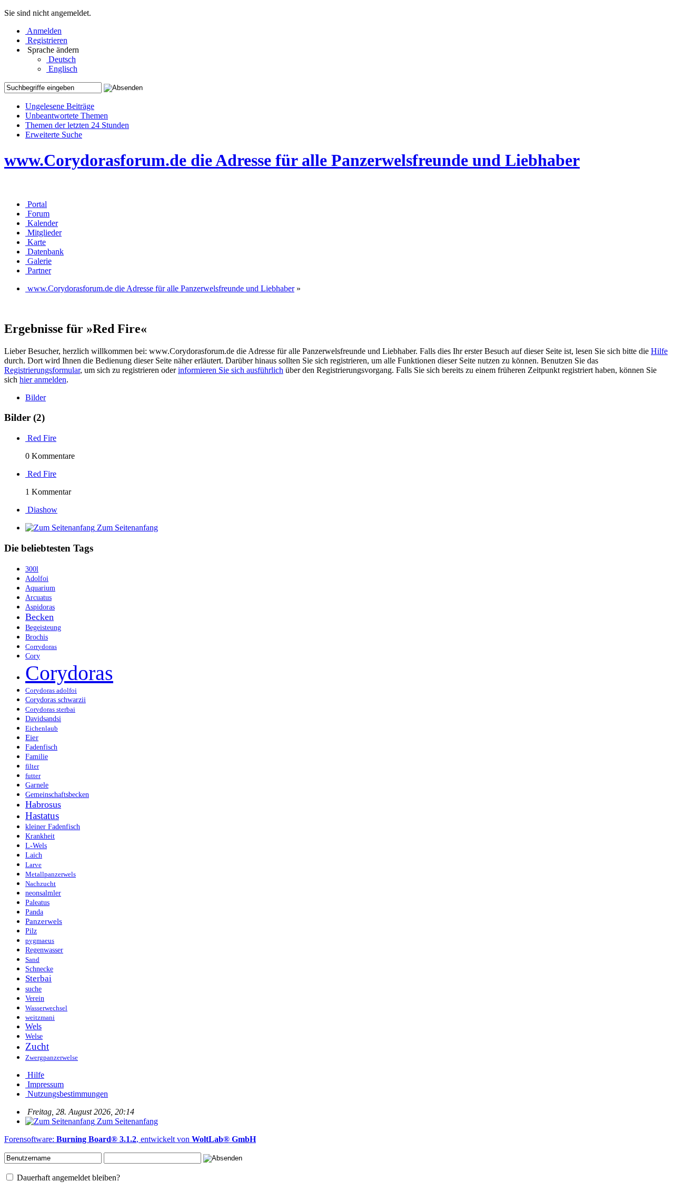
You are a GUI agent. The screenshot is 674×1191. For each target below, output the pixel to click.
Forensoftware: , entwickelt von (130, 1139)
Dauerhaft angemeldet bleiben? (67, 1177)
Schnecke (39, 969)
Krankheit (40, 836)
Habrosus (43, 804)
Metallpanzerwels (50, 874)
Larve (33, 865)
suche (33, 989)
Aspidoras (40, 607)
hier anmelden (42, 379)
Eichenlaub (41, 728)
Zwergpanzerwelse (51, 1057)
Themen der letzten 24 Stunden (77, 125)
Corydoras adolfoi (51, 690)
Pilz (31, 931)
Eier (31, 737)
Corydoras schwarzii (55, 700)
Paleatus (37, 903)
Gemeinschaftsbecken (57, 795)
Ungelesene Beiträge (59, 106)
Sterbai (38, 978)
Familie (36, 756)
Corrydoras (41, 647)
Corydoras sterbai (50, 709)
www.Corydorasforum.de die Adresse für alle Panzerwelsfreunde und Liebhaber (292, 160)
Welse (34, 1036)
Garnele (36, 785)
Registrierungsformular (42, 370)
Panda (34, 912)
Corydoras (69, 673)
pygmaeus (39, 940)
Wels (33, 1026)
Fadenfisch (41, 747)
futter (33, 776)
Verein (34, 998)
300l (31, 569)
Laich (33, 855)
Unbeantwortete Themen (66, 115)
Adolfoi (36, 578)
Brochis (36, 637)
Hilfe (659, 351)
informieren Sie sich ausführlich (230, 370)
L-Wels (36, 846)
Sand (32, 959)
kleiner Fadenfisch (52, 827)
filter (32, 766)
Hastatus (42, 815)
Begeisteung (43, 627)
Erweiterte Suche (53, 134)
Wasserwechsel (46, 1008)
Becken (39, 617)
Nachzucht (40, 884)
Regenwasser (44, 950)
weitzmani (40, 1017)
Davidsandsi (43, 719)
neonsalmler (43, 893)
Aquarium (40, 588)
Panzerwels (43, 921)
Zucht (37, 1046)
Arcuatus (38, 598)
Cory (32, 656)
